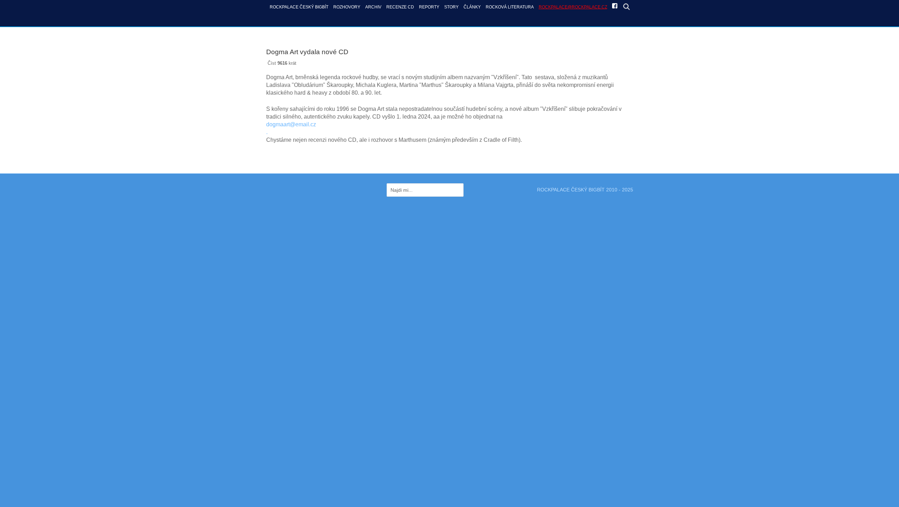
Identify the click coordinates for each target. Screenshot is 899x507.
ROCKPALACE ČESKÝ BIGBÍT (299, 7)
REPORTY (429, 7)
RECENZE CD (400, 7)
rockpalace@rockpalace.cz (573, 7)
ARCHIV (373, 7)
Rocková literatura (510, 7)
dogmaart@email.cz (291, 124)
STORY (451, 7)
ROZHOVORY (346, 7)
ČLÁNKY (472, 7)
